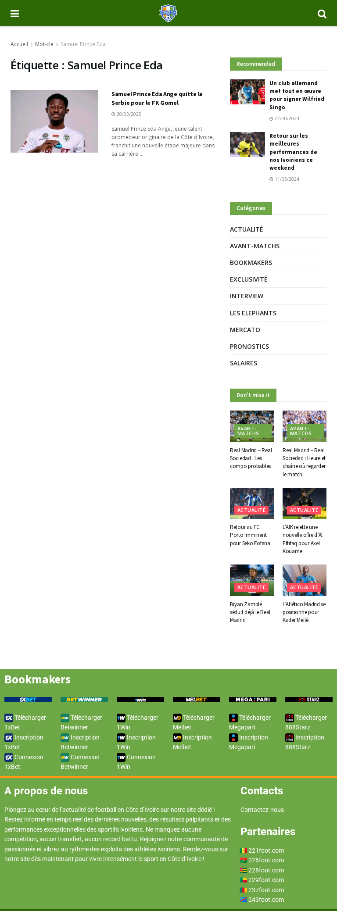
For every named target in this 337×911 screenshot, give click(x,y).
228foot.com (266, 870)
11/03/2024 (286, 179)
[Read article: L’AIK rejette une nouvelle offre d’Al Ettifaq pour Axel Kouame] (304, 503)
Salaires (243, 363)
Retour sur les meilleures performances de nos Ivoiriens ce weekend (293, 151)
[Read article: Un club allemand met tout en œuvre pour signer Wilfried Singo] (247, 91)
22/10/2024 (286, 118)
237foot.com (266, 889)
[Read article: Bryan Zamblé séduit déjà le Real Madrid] (252, 580)
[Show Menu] (15, 13)
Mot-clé (44, 44)
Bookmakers (251, 262)
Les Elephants (253, 313)
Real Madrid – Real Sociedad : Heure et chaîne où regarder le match (304, 462)
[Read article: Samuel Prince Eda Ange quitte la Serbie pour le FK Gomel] (54, 121)
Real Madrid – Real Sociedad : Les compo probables (251, 458)
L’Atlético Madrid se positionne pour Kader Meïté (304, 612)
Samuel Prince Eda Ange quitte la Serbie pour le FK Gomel (157, 98)
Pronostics (249, 346)
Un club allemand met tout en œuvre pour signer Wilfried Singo (296, 95)
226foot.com (266, 860)
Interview (246, 296)
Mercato (245, 329)
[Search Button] (322, 13)
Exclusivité (249, 279)
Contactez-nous (262, 809)
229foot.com (266, 879)
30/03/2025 (128, 114)
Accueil (19, 44)
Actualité (246, 229)
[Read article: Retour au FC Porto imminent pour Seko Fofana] (252, 503)
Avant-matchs (255, 246)
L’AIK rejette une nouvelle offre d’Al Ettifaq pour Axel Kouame (303, 539)
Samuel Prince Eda (83, 44)
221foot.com (266, 850)
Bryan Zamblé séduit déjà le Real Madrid (250, 612)
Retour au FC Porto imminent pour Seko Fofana (250, 535)
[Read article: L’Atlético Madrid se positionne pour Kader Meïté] (304, 580)
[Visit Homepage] (168, 13)
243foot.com (266, 899)
